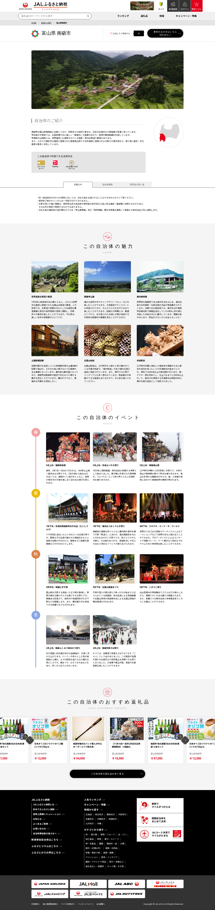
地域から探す (46, 23)
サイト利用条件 (67, 904)
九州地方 (90, 823)
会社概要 (99, 904)
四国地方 (113, 819)
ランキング (123, 16)
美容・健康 (108, 853)
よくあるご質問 (40, 824)
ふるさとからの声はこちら (46, 852)
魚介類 (94, 834)
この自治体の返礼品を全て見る (107, 774)
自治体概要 (107, 184)
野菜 (99, 839)
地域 (161, 16)
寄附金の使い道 (137, 184)
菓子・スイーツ (112, 839)
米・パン (122, 834)
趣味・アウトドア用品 (96, 862)
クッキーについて (85, 904)
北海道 (89, 814)
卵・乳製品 (91, 843)
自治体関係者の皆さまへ (45, 833)
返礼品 (144, 16)
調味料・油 (112, 843)
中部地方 (122, 814)
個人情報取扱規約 (50, 904)
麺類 (101, 843)
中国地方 (101, 819)
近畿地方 (90, 819)
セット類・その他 (115, 866)
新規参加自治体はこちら (45, 839)
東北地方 (99, 814)
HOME (33, 23)
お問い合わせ (39, 829)
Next (185, 740)
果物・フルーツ (107, 834)
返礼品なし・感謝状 (95, 866)
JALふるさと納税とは (43, 804)
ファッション (92, 857)
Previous (30, 740)
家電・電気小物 (93, 853)
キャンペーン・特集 (186, 16)
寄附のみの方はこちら (165, 33)
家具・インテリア (109, 857)
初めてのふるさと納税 (44, 809)
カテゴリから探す (94, 829)
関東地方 (111, 814)
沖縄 (99, 823)
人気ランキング (92, 799)
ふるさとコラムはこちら (45, 846)
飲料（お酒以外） (94, 848)
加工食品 (90, 839)
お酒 (122, 843)
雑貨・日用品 (111, 848)
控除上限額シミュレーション (47, 814)
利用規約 (34, 904)
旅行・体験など (116, 862)
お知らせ (78, 184)
